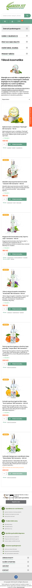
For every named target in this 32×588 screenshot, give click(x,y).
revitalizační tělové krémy (22, 88)
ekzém (14, 148)
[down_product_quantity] (6, 145)
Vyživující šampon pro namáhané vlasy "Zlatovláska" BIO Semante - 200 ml (15, 457)
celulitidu (5, 92)
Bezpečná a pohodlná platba (12, 551)
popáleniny (19, 148)
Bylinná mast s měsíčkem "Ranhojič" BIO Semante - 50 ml (14, 128)
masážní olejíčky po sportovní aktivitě (12, 90)
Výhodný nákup (8, 524)
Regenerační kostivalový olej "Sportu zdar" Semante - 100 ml (15, 238)
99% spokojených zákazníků (11, 553)
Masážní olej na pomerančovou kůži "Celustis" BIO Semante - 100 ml (14, 183)
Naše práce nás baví (10, 516)
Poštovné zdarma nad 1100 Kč (12, 536)
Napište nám (16, 502)
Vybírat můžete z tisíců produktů (13, 512)
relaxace (9, 312)
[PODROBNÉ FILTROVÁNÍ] (30, 125)
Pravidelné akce (8, 526)
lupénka (9, 148)
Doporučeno (16, 99)
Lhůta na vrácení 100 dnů (11, 549)
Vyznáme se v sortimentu (14, 509)
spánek (22, 312)
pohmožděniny (18, 257)
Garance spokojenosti (13, 546)
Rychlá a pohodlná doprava (15, 533)
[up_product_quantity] (6, 143)
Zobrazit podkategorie (11, 29)
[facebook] (16, 577)
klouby (12, 259)
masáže (25, 257)
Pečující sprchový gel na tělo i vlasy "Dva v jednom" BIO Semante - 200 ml (15, 402)
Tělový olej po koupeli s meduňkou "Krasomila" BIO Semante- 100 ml (14, 292)
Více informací (21, 587)
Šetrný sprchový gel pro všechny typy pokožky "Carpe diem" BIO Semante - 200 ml (15, 348)
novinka (6, 160)
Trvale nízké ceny (12, 521)
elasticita (9, 202)
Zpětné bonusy (8, 528)
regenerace (10, 257)
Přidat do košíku (15, 144)
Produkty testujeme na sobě (12, 514)
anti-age (18, 202)
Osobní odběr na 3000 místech (12, 541)
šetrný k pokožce (11, 367)
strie (14, 202)
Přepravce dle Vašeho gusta (12, 539)
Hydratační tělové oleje (7, 88)
